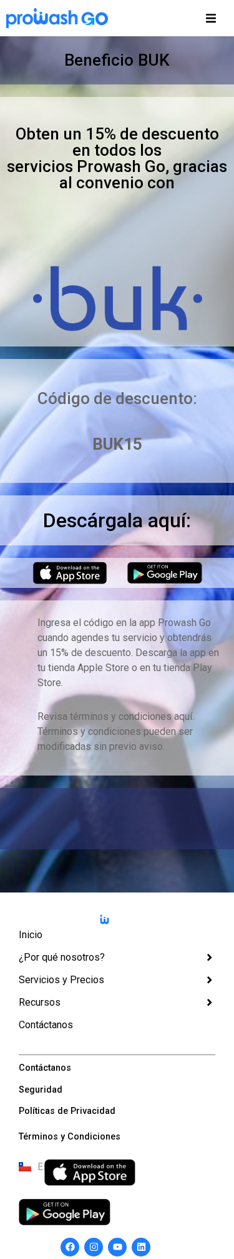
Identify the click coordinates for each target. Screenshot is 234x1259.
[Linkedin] (141, 1247)
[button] (211, 18)
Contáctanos (45, 1068)
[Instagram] (93, 1247)
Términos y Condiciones (69, 1136)
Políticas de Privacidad (67, 1111)
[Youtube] (117, 1247)
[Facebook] (70, 1247)
